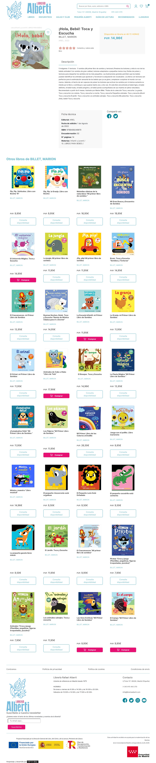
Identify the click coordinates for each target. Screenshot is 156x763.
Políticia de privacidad (52, 669)
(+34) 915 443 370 (130, 687)
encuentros (45, 17)
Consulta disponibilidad (23, 221)
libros (31, 17)
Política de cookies (96, 669)
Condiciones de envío (140, 669)
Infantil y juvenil (20, 28)
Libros (13, 28)
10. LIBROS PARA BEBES (34, 28)
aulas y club (63, 17)
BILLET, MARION (16, 198)
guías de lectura (105, 17)
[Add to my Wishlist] (48, 32)
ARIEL (72, 120)
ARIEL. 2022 (64, 40)
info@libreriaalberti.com (131, 692)
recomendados (126, 17)
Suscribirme (16, 727)
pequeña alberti (82, 17)
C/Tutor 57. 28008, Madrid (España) (136, 681)
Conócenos (11, 669)
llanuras (144, 17)
